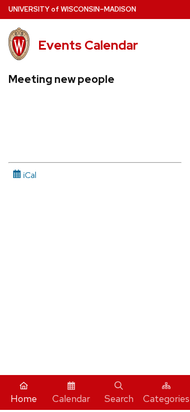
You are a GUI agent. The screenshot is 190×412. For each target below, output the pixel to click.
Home (24, 398)
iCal (28, 175)
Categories (166, 398)
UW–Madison (72, 9)
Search (119, 398)
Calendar (71, 398)
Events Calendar (88, 45)
